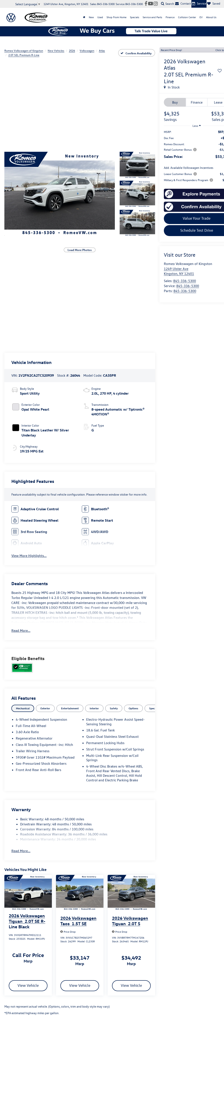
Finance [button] (170, 17)
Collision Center (187, 17)
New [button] (91, 17)
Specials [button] (134, 17)
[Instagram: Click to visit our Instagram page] (156, 4)
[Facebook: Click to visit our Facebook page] (146, 4)
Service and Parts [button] (152, 17)
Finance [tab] (197, 102)
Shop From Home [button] (116, 17)
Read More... (20, 630)
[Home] (84, 17)
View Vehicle (28, 985)
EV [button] (201, 17)
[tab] (22, 708)
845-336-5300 (184, 281)
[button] (59, 194)
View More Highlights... (29, 555)
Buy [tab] (175, 102)
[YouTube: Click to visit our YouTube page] (150, 4)
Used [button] (100, 17)
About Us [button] (211, 17)
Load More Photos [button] (80, 250)
